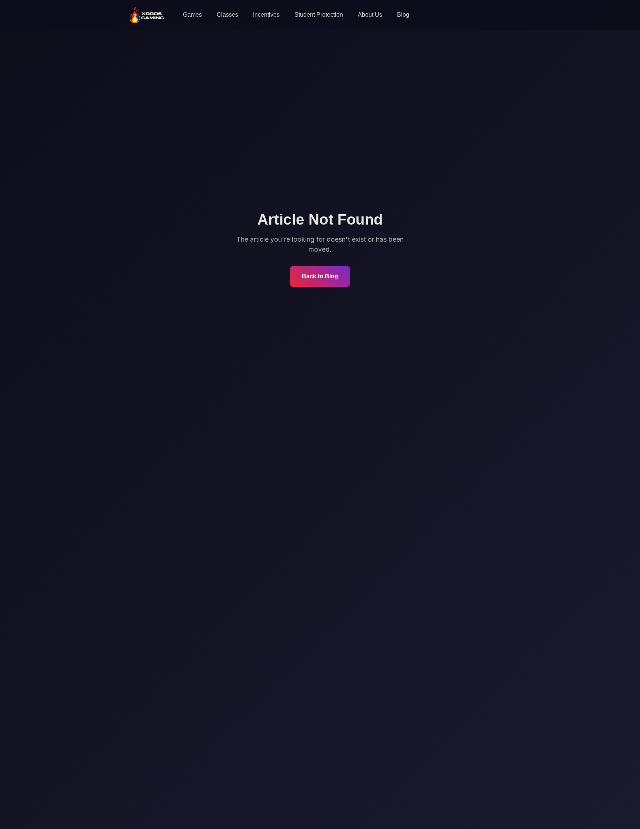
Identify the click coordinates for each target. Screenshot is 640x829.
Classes (227, 14)
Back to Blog (320, 276)
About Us (370, 14)
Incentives (266, 14)
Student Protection (318, 14)
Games (192, 14)
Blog (403, 14)
